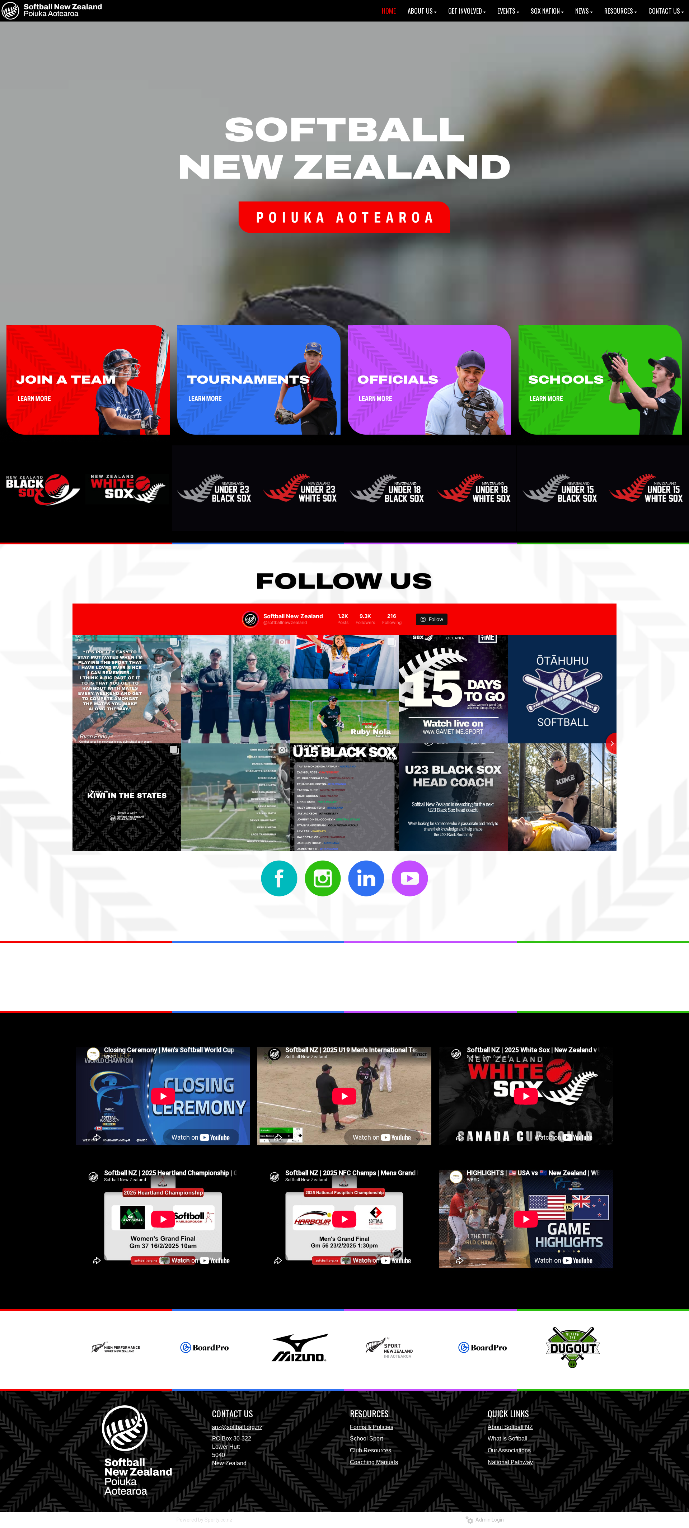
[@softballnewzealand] (250, 619)
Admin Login (488, 1520)
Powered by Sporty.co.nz (205, 1520)
